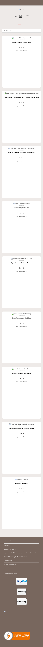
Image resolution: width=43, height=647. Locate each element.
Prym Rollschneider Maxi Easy (21, 318)
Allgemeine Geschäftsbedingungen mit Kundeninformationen (21, 553)
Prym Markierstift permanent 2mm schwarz (21, 152)
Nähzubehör (21, 39)
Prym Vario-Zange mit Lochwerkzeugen (21, 428)
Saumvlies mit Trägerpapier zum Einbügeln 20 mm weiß (21, 97)
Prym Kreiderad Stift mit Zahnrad (21, 263)
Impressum (7, 545)
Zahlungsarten (8, 560)
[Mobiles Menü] (27, 16)
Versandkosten (23, 50)
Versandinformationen (10, 564)
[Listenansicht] (23, 26)
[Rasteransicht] (19, 26)
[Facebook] (20, 2)
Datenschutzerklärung (10, 549)
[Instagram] (22, 2)
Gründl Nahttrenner (21, 483)
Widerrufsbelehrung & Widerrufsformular (15, 557)
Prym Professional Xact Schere (21, 373)
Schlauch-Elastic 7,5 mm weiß (21, 42)
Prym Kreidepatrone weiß (21, 207)
